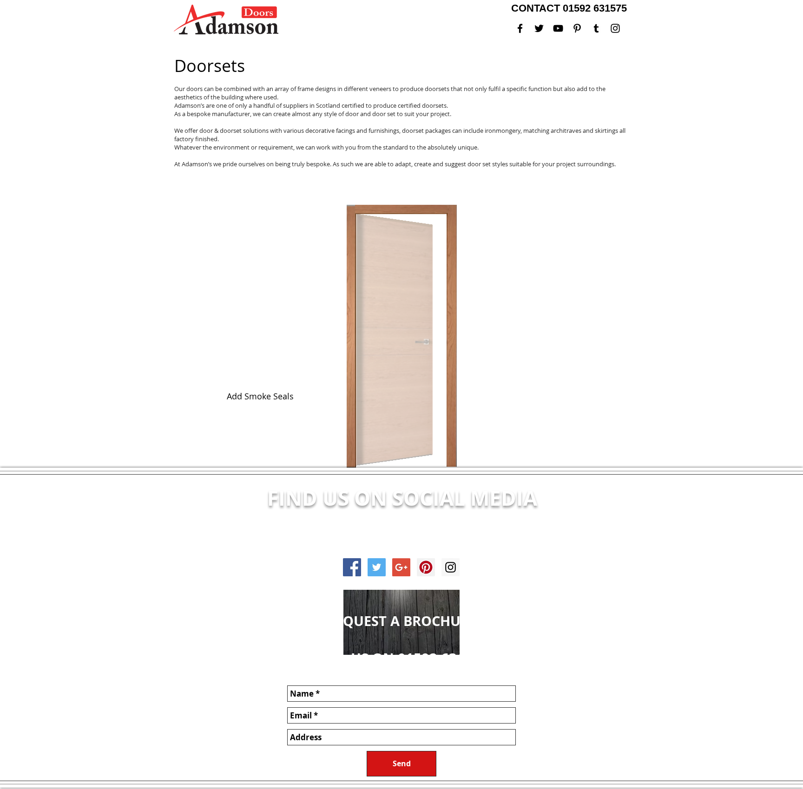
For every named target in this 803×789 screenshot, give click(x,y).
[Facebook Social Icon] (352, 567)
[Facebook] (520, 28)
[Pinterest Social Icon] (426, 567)
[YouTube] (558, 28)
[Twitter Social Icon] (377, 567)
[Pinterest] (577, 28)
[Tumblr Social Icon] (596, 28)
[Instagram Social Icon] (450, 567)
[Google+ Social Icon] (401, 567)
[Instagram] (615, 28)
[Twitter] (539, 28)
